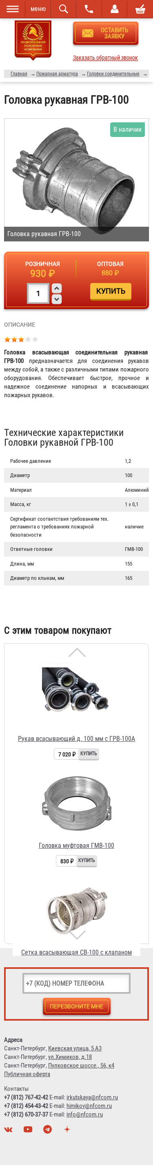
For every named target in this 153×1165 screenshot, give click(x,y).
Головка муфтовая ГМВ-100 (76, 845)
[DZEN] (68, 1131)
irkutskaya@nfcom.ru (92, 1097)
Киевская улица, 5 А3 (75, 1048)
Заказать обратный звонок (105, 58)
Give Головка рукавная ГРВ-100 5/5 (35, 339)
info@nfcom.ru (85, 1114)
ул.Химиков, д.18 (70, 1057)
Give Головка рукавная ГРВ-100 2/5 (14, 339)
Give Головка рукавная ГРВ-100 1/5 (7, 339)
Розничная (42, 264)
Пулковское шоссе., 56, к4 (81, 1065)
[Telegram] (48, 1131)
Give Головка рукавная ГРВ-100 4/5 (28, 339)
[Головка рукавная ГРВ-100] (76, 179)
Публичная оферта (27, 1074)
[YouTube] (29, 1131)
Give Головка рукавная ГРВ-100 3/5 (21, 339)
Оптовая (110, 264)
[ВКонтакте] (9, 1131)
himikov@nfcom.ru (89, 1106)
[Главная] (33, 42)
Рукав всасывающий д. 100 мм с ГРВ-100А (76, 739)
